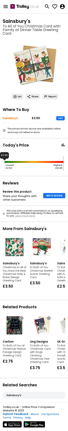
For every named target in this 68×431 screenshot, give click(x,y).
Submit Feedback (15, 414)
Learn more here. (25, 215)
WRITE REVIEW (54, 195)
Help (28, 417)
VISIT (60, 118)
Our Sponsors (50, 414)
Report (52, 96)
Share (35, 96)
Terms (7, 417)
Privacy (18, 417)
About (35, 414)
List (20, 96)
